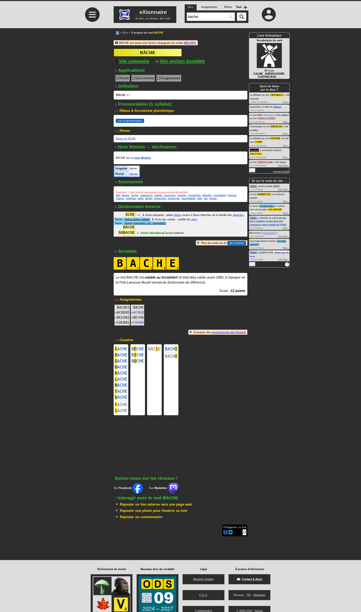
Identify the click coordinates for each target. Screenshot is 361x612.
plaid (140, 198)
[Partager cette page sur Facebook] (225, 532)
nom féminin (142, 157)
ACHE (121, 348)
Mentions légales (203, 579)
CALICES (256, 154)
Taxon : (132, 219)
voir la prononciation (130, 120)
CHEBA (138, 322)
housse (232, 195)
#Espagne (268, 115)
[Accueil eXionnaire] (117, 32)
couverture (194, 195)
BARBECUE (264, 194)
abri (118, 195)
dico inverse (236, 243)
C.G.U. (203, 595)
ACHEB (138, 312)
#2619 (276, 186)
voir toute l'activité (281, 171)
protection (160, 198)
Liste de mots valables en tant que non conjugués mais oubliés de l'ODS (268, 221)
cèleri (194, 219)
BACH (171, 348)
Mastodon (259, 595)
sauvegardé (188, 198)
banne (125, 195)
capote (158, 195)
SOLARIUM (275, 209)
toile (199, 198)
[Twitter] (230, 533)
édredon (207, 195)
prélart (149, 198)
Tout (280, 165)
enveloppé (220, 195)
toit (205, 198)
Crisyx (253, 186)
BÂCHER (190, 42)
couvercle (169, 195)
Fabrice (277, 107)
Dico (125, 32)
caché (134, 195)
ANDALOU (276, 126)
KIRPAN (275, 138)
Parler (156, 233)
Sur (122, 488)
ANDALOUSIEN (266, 118)
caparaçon (146, 195)
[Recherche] (241, 17)
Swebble (254, 150)
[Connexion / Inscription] (269, 14)
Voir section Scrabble (182, 61)
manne (120, 198)
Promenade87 (268, 233)
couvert (181, 195)
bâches (134, 173)
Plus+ (286, 102)
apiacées (238, 215)
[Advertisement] (92, 104)
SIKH (258, 142)
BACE (154, 348)
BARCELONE (265, 162)
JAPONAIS (276, 95)
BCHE (137, 348)
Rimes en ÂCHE (126, 138)
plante (177, 215)
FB (248, 595)
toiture (213, 198)
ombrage (131, 198)
